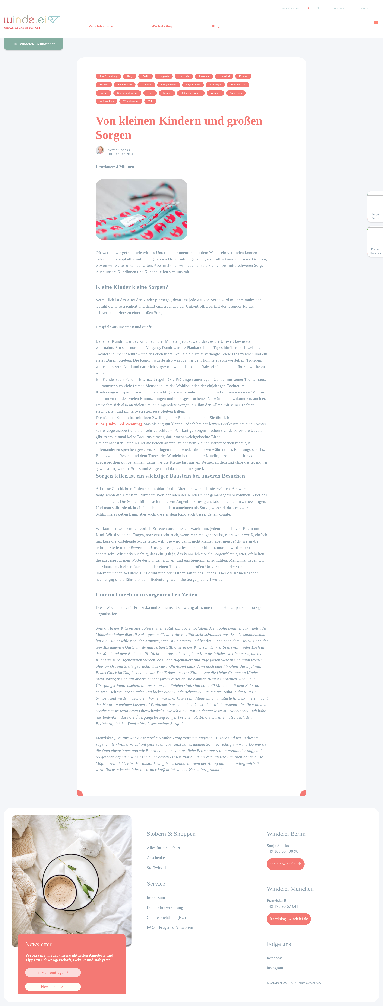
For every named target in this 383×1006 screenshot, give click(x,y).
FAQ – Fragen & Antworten (170, 927)
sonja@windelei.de (286, 864)
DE (309, 8)
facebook (274, 958)
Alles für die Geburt (163, 848)
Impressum (156, 897)
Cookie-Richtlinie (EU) (166, 917)
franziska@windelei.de (289, 919)
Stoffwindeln (157, 868)
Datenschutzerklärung (165, 907)
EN (317, 8)
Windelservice (100, 26)
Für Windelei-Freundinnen (34, 44)
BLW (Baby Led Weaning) (119, 424)
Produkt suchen (289, 8)
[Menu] (376, 22)
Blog (216, 26)
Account (339, 8)
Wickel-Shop (162, 26)
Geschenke (156, 858)
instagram (275, 968)
